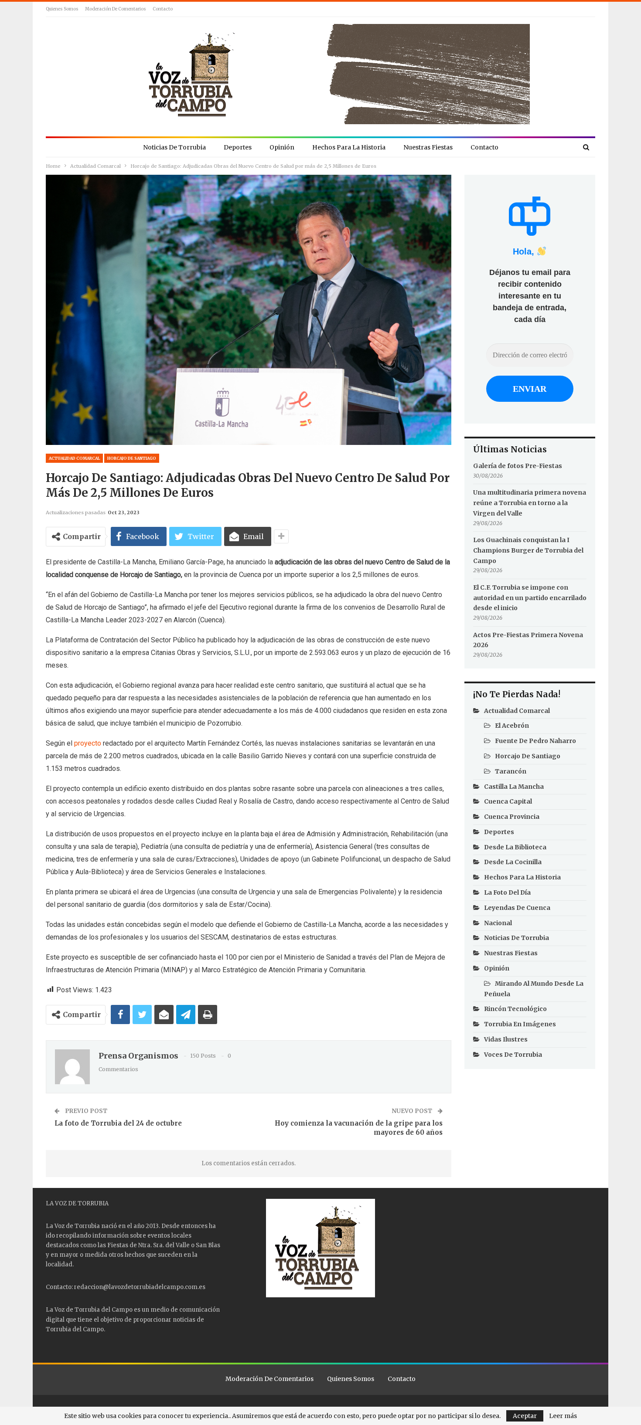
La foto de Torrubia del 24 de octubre (118, 1123)
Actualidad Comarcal (74, 458)
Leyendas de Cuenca (517, 908)
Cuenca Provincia (511, 817)
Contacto (163, 9)
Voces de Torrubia (513, 1055)
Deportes (238, 147)
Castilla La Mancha (514, 787)
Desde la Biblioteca (515, 847)
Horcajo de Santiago (131, 458)
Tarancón (510, 771)
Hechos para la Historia (348, 147)
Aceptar (525, 1416)
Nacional (498, 923)
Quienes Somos (62, 9)
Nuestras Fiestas (428, 147)
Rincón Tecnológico (515, 1009)
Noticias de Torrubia (174, 147)
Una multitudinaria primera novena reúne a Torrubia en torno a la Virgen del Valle (529, 503)
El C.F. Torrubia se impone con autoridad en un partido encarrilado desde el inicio (529, 598)
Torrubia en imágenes (520, 1024)
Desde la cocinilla (513, 862)
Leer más (563, 1416)
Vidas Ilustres (506, 1039)
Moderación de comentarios (115, 9)
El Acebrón (512, 725)
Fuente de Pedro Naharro (535, 741)
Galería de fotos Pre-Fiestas (517, 466)
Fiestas (117, 1245)
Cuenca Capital (508, 801)
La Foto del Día (507, 892)
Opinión (281, 147)
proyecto (87, 743)
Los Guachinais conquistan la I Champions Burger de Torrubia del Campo (528, 550)
